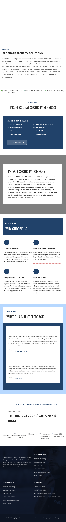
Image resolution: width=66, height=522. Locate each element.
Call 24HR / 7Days (14, 412)
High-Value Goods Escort (42, 472)
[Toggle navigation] (60, 3)
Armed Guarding (39, 462)
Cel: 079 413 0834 (40, 490)
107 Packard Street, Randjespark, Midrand (48, 497)
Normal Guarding (40, 459)
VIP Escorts (38, 465)
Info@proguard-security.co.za (44, 493)
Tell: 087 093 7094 (40, 487)
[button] (3, 92)
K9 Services (38, 476)
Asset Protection (40, 469)
